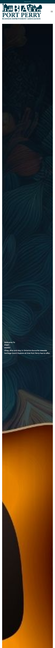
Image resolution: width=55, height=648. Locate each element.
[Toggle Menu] (52, 11)
